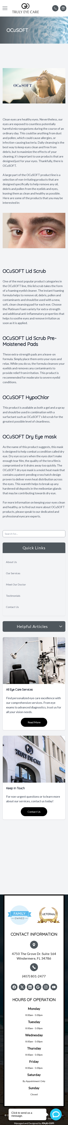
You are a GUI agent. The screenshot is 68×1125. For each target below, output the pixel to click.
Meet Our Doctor (16, 584)
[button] (5, 8)
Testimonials (13, 595)
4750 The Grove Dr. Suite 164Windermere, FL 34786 (34, 956)
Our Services (13, 573)
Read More (34, 722)
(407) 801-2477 (34, 976)
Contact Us (12, 606)
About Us (11, 561)
